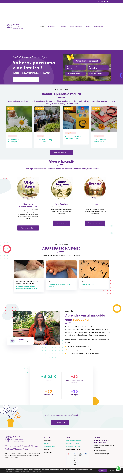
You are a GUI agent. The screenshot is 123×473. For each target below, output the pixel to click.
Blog (88, 26)
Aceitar (103, 470)
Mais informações (27, 228)
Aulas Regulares (76, 26)
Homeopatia (13, 136)
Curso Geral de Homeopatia (14, 141)
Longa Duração (70, 132)
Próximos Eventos (94, 223)
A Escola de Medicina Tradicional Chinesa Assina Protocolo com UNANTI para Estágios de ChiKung (93, 286)
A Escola (51, 26)
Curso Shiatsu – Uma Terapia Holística (73, 137)
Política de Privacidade (73, 440)
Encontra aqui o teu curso (24, 80)
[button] (98, 1)
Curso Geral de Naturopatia (100, 141)
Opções (112, 470)
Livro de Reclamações (73, 446)
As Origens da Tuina (55, 284)
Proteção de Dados (72, 443)
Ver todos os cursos (60, 153)
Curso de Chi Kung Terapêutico (44, 141)
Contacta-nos (58, 422)
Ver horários (60, 223)
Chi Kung (40, 136)
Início (42, 26)
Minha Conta (98, 26)
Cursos (63, 26)
